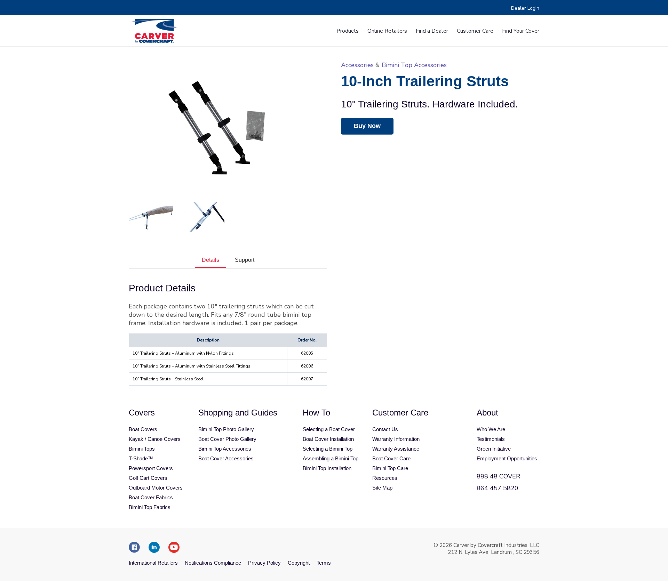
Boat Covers (143, 429)
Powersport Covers (151, 468)
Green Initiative (494, 449)
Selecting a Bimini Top (327, 449)
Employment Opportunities (507, 458)
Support (244, 260)
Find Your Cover (520, 31)
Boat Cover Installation (328, 439)
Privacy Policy (264, 563)
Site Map (382, 488)
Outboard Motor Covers (156, 488)
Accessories (357, 65)
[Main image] (228, 128)
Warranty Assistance (395, 449)
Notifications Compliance (213, 563)
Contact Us (385, 429)
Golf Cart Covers (148, 478)
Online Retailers (387, 31)
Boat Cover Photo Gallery (227, 439)
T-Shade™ (141, 458)
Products (347, 31)
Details (210, 260)
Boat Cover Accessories (226, 458)
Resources (384, 478)
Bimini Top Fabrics (149, 507)
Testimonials (491, 439)
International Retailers (153, 563)
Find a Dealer (432, 31)
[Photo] (151, 217)
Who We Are (491, 429)
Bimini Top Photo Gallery (226, 429)
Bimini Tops (142, 449)
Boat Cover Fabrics (151, 497)
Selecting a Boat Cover (329, 429)
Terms (324, 563)
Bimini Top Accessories (414, 65)
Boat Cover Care (391, 458)
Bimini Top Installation (327, 468)
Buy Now (367, 125)
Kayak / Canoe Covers (155, 439)
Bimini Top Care (390, 468)
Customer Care (475, 31)
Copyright (299, 563)
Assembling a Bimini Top (330, 458)
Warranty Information (396, 439)
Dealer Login (525, 8)
